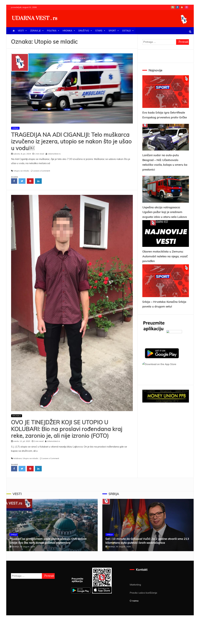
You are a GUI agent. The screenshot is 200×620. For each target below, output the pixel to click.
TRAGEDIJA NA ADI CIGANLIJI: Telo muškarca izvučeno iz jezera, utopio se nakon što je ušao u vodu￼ (71, 141)
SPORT (112, 30)
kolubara (18, 458)
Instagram (186, 7)
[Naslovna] (13, 30)
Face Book (177, 7)
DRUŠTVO (83, 30)
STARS (98, 30)
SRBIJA (15, 128)
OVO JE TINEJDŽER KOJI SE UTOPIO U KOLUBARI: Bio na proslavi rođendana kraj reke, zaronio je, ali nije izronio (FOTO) (66, 429)
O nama (134, 600)
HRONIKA (67, 30)
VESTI (21, 30)
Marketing (135, 584)
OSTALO (126, 30)
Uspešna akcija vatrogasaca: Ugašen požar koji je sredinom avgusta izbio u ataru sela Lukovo (164, 212)
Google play (173, 7)
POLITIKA (51, 30)
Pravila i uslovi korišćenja (143, 592)
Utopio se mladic (21, 171)
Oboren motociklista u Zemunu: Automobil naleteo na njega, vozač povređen (165, 256)
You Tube (182, 7)
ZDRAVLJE (35, 30)
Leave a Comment (41, 171)
